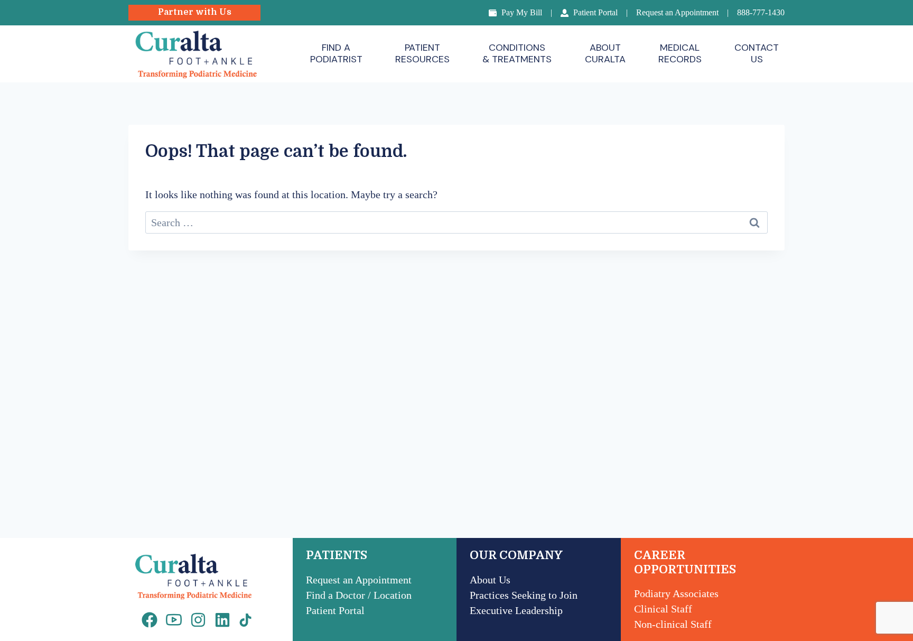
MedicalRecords (680, 53)
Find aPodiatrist (336, 53)
